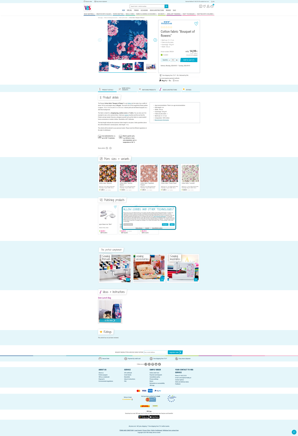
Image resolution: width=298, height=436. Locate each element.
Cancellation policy (155, 377)
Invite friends (127, 375)
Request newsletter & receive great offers (129, 352)
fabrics (130, 103)
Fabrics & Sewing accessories (110, 17)
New (123, 10)
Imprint (147, 228)
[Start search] (166, 6)
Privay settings (128, 224)
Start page (100, 17)
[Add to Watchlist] (196, 24)
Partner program (103, 375)
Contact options (179, 380)
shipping (195, 55)
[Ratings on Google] (128, 398)
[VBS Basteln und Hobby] (87, 8)
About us (101, 373)
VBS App (152, 385)
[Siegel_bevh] (150, 399)
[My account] (208, 6)
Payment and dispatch (156, 375)
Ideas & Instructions (157, 10)
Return (151, 381)
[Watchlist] (204, 6)
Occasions (144, 10)
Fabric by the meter (123, 17)
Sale (174, 10)
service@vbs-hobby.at (185, 377)
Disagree (165, 224)
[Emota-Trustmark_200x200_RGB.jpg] (171, 398)
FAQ (125, 381)
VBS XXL (129, 10)
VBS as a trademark (104, 377)
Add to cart (187, 60)
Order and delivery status (182, 382)
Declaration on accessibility (157, 383)
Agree (172, 224)
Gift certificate (128, 373)
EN (213, 1)
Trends (136, 10)
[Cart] (212, 6)
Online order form (154, 373)
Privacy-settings (154, 379)
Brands (168, 10)
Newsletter (127, 377)
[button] (99, 40)
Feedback (177, 384)
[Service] (201, 6)
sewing (126, 115)
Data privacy (139, 228)
